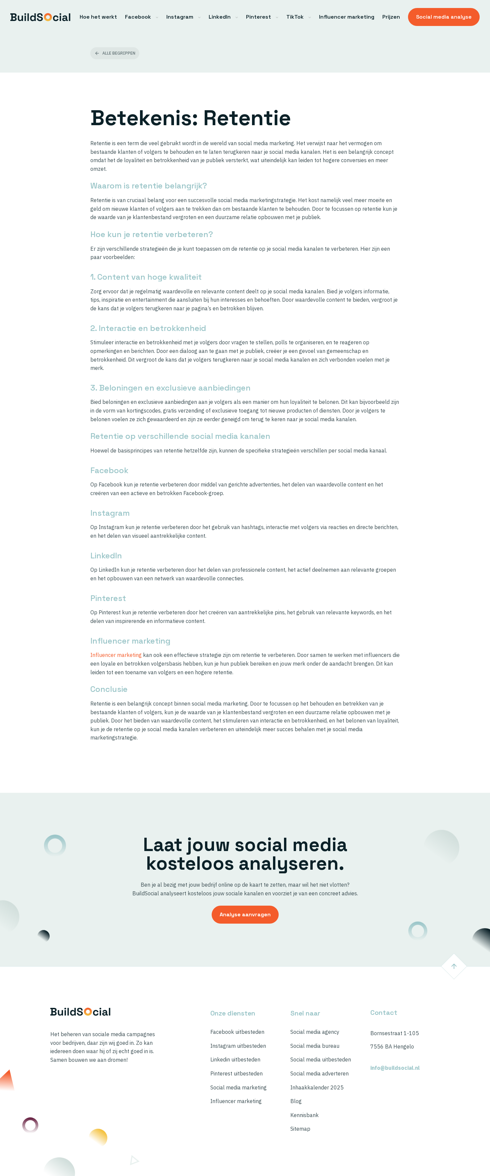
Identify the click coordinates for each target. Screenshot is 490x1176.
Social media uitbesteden (320, 1059)
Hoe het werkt (98, 17)
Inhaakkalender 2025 (317, 1087)
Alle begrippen (118, 53)
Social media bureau (314, 1046)
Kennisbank (304, 1115)
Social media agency (314, 1032)
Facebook (138, 17)
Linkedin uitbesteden (235, 1059)
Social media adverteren (319, 1073)
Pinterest (258, 17)
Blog (296, 1101)
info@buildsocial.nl (395, 1068)
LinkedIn (220, 17)
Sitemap (300, 1129)
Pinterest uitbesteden (236, 1073)
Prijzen (391, 17)
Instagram (179, 17)
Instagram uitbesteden (238, 1046)
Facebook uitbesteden (237, 1032)
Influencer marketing (346, 17)
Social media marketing (238, 1087)
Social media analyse (444, 16)
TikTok (295, 17)
